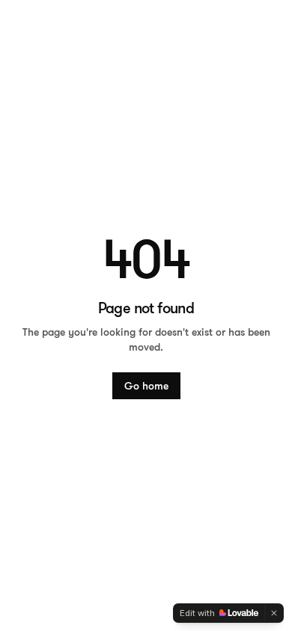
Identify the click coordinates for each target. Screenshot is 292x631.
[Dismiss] (274, 613)
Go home (146, 385)
